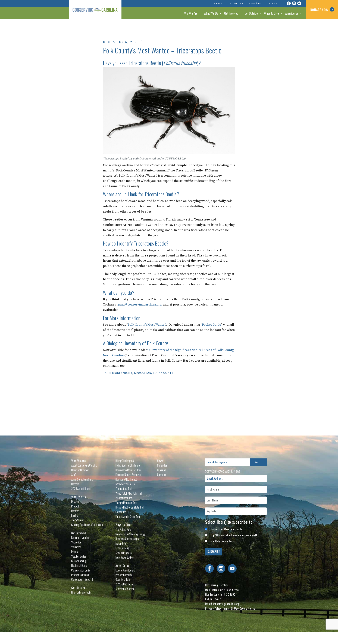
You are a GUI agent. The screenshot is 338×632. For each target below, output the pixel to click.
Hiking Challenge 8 (124, 461)
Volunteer (76, 547)
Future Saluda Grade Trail (127, 517)
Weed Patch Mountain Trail (128, 493)
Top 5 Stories (77, 520)
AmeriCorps (291, 13)
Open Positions (122, 579)
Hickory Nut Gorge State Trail (129, 507)
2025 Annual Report (81, 488)
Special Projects (123, 553)
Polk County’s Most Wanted (147, 325)
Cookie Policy (247, 608)
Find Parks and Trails (81, 592)
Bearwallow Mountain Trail (128, 470)
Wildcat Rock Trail (124, 498)
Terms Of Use (230, 608)
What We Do (211, 13)
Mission (75, 501)
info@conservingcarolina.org (222, 604)
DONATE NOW (319, 9)
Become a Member (80, 538)
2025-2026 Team (124, 584)
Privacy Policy (213, 608)
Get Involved (231, 13)
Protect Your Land (80, 575)
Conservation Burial (80, 570)
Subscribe (76, 542)
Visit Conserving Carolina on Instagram (294, 3)
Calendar (235, 3)
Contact (274, 3)
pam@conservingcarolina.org (140, 305)
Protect (75, 506)
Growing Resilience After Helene (87, 525)
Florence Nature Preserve (127, 475)
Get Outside (251, 13)
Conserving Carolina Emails (227, 529)
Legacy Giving (122, 548)
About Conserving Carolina (84, 465)
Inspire (74, 515)
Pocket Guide (211, 325)
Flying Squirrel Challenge (127, 465)
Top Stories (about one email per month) (235, 535)
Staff (73, 475)
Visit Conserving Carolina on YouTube (299, 3)
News (218, 3)
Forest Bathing (78, 561)
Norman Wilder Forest (126, 479)
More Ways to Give (124, 557)
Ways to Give (271, 13)
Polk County (163, 373)
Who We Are (190, 13)
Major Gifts (120, 543)
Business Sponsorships (127, 539)
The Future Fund (123, 529)
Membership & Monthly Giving (130, 534)
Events (74, 551)
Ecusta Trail (121, 512)
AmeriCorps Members (82, 479)
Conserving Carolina (95, 9)
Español (255, 3)
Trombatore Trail (123, 488)
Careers (75, 484)
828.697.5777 (213, 599)
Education (142, 373)
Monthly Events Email (223, 541)
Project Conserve (123, 575)
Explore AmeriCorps (125, 570)
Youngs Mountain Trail (126, 503)
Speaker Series (78, 556)
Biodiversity (122, 373)
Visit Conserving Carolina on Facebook (289, 3)
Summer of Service (124, 589)
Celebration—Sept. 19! (82, 579)
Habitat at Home (79, 565)
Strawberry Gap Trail (125, 484)
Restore (75, 511)
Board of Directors (80, 470)
